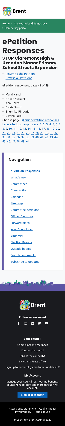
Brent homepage (33, 305)
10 (10, 128)
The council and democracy (30, 23)
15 (33, 128)
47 (13, 141)
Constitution (19, 190)
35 (13, 137)
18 (48, 128)
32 (56, 133)
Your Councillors (22, 229)
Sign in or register (32, 394)
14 (29, 128)
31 (51, 133)
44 (56, 137)
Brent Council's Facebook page (18, 323)
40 (37, 137)
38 (27, 137)
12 (19, 128)
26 (27, 133)
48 (18, 141)
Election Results (21, 242)
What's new (19, 177)
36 (18, 137)
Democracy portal (15, 28)
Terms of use (42, 411)
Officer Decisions (22, 216)
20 (57, 128)
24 (18, 133)
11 (15, 128)
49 (22, 141)
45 (4, 141)
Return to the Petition (20, 74)
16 (38, 128)
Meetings (17, 203)
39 (32, 137)
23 (13, 133)
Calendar (17, 197)
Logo (14, 11)
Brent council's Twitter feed (39, 323)
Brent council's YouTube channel (46, 323)
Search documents (23, 255)
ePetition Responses (25, 171)
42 (46, 137)
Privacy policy (23, 411)
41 (41, 137)
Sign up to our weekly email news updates (31, 367)
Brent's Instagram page (25, 323)
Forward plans (20, 223)
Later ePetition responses (19, 124)
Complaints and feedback (32, 344)
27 (32, 133)
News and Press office (32, 361)
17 (43, 128)
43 (51, 137)
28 (37, 133)
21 (4, 133)
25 (22, 133)
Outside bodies (21, 249)
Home (6, 23)
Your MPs (17, 236)
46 (8, 141)
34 (8, 137)
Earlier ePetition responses (41, 120)
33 (4, 137)
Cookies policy (47, 408)
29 (41, 133)
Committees (19, 184)
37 (22, 137)
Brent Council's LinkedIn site (32, 323)
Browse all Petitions (19, 78)
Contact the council (32, 350)
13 (24, 128)
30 (46, 133)
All (28, 141)
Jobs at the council (31, 356)
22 (8, 133)
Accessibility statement (22, 408)
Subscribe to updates (25, 262)
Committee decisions (25, 210)
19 (52, 128)
